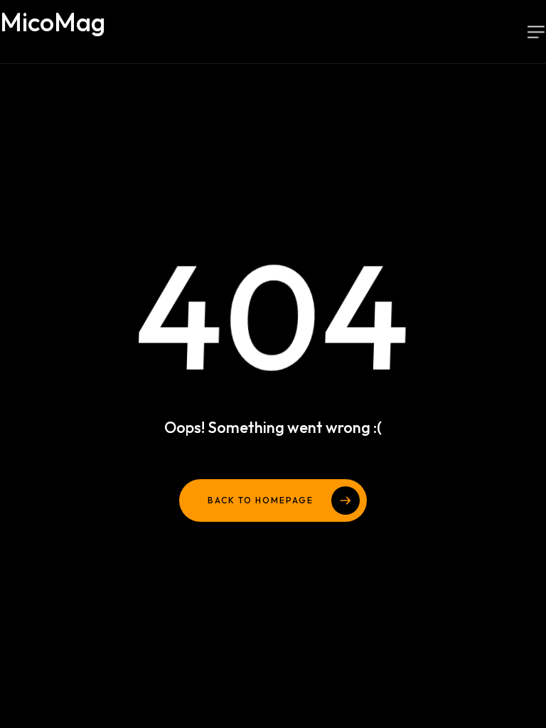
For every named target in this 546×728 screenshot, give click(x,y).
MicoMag (95, 30)
